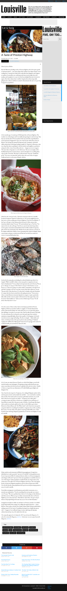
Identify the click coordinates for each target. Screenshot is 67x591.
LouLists (54, 17)
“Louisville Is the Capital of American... (52, 89)
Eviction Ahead (47, 99)
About (49, 587)
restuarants (5, 530)
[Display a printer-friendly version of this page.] (40, 64)
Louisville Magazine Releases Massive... (52, 92)
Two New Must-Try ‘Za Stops (8, 564)
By (14, 61)
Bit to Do (22, 17)
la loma (10, 530)
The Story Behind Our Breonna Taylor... (50, 96)
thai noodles (25, 530)
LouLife (10, 17)
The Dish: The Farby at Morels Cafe (30, 570)
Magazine (62, 17)
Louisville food (32, 527)
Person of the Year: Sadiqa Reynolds (9, 574)
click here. (19, 517)
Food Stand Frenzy (5, 559)
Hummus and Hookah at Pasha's (29, 555)
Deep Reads (46, 17)
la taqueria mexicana (17, 530)
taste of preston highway (7, 527)
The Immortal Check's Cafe (7, 555)
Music (15, 17)
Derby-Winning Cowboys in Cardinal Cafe (11, 570)
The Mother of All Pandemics (50, 85)
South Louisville (25, 527)
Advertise (49, 586)
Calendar (38, 17)
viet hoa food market (33, 530)
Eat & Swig (30, 17)
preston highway (17, 527)
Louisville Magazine (21, 532)
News (3, 17)
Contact (49, 588)
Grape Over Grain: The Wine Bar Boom (31, 559)
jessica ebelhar (13, 532)
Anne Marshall (5, 532)
